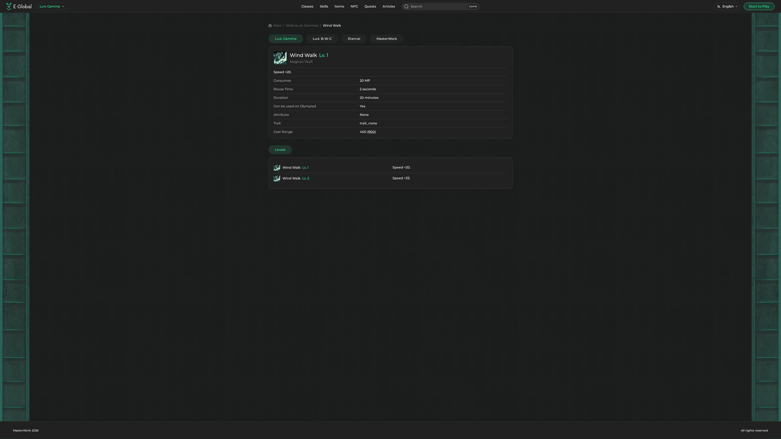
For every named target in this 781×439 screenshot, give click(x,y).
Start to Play (759, 6)
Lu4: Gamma (50, 6)
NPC (354, 6)
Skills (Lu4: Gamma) (302, 25)
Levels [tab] (280, 150)
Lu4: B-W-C (322, 39)
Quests (370, 6)
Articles (389, 6)
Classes (307, 6)
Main (277, 25)
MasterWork (386, 39)
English (728, 6)
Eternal (354, 39)
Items (339, 6)
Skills (324, 6)
